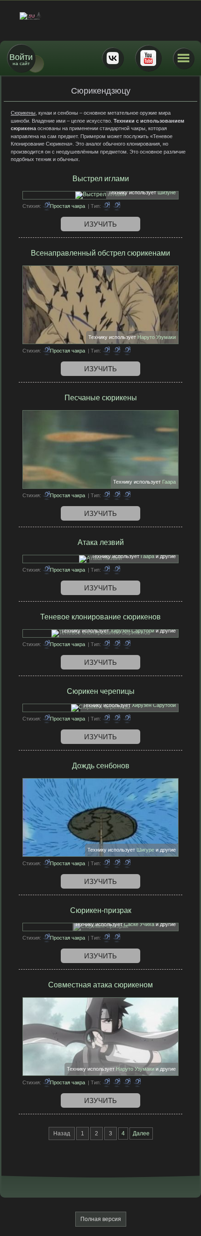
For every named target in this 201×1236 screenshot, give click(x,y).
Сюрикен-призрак (100, 910)
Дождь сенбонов (100, 766)
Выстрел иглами (100, 179)
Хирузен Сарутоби (132, 630)
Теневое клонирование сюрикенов (100, 617)
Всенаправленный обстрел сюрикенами (100, 253)
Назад (61, 1133)
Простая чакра (67, 206)
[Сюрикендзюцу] (116, 206)
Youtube (148, 58)
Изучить (100, 224)
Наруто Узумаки (156, 337)
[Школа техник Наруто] (100, 16)
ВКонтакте (112, 58)
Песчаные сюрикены (101, 398)
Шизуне (167, 192)
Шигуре (145, 850)
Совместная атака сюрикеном (100, 985)
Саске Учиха (139, 924)
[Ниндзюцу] (106, 206)
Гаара (169, 482)
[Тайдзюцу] (106, 1082)
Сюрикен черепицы (101, 691)
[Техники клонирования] (106, 350)
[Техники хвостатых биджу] (126, 495)
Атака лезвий (101, 542)
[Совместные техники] (116, 1082)
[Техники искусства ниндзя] (126, 718)
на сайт (21, 59)
